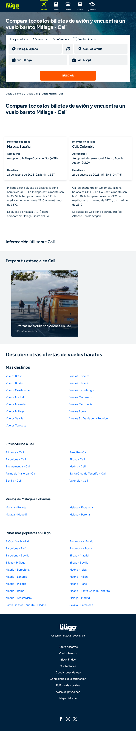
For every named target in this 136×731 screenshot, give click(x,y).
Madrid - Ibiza (78, 569)
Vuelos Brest (14, 376)
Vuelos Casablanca (18, 390)
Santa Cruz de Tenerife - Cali (87, 473)
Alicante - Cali (15, 452)
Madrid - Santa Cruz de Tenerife (89, 591)
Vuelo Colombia (14, 93)
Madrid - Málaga (16, 583)
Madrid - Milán (78, 576)
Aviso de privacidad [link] (68, 692)
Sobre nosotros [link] (68, 647)
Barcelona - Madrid (81, 541)
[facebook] (60, 718)
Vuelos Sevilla (14, 418)
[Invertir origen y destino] (68, 49)
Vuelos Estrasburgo (81, 390)
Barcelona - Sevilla (17, 555)
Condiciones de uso (68, 672)
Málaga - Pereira (79, 514)
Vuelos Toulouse (16, 425)
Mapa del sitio (68, 698)
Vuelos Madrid (15, 397)
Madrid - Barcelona (18, 569)
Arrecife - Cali (78, 452)
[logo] (12, 6)
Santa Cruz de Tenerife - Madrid (26, 605)
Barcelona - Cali (16, 459)
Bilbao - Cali (77, 459)
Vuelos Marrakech (80, 397)
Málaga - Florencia (81, 507)
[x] (75, 718)
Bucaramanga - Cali (18, 466)
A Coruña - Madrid (17, 541)
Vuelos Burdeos (15, 383)
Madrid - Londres (16, 576)
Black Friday (68, 659)
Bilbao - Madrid (79, 555)
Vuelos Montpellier (81, 404)
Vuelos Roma (77, 411)
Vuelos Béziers (78, 383)
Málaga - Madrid (79, 598)
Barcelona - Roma (80, 548)
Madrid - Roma (15, 591)
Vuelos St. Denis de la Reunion (88, 418)
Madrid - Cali (77, 466)
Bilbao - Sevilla (78, 562)
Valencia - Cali (78, 480)
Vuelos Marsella (16, 404)
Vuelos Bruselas (79, 376)
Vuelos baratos (68, 653)
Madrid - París (78, 583)
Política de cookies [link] (68, 685)
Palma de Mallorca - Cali (21, 473)
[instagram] (68, 718)
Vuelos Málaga (15, 411)
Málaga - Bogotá (16, 507)
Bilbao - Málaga (15, 562)
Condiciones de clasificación (68, 678)
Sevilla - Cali (14, 480)
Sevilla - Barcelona (81, 605)
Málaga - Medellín (17, 514)
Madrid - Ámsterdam (19, 598)
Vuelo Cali (32, 93)
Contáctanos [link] (68, 666)
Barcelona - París (16, 548)
